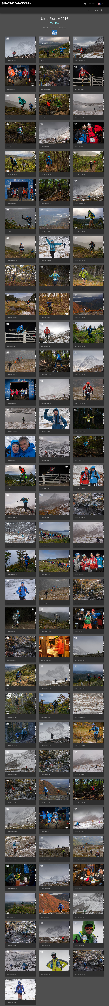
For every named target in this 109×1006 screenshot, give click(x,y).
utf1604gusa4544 (80, 974)
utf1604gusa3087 (11, 289)
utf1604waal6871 (45, 859)
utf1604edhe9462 (80, 346)
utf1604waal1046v (12, 802)
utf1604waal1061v (46, 802)
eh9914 (9, 146)
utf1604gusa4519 (11, 660)
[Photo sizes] (96, 10)
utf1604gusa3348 (11, 317)
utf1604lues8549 (45, 488)
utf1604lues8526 (79, 574)
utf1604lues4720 (11, 89)
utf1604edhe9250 (80, 431)
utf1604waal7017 (11, 1002)
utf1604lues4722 (45, 831)
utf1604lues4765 (45, 574)
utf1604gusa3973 (11, 374)
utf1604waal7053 (11, 60)
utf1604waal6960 (80, 717)
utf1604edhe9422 (12, 574)
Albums (91, 4)
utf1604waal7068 (45, 346)
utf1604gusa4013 (11, 859)
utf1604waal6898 (45, 146)
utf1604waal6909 (80, 203)
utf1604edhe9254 (12, 888)
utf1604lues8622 (11, 631)
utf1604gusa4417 (46, 517)
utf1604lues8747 (79, 631)
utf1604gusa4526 (46, 89)
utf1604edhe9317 (46, 203)
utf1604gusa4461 (80, 603)
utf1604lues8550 (11, 346)
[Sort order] (89, 10)
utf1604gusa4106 (11, 517)
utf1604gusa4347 (80, 546)
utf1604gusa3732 (80, 317)
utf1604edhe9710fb (12, 260)
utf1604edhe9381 (46, 717)
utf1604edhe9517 (12, 917)
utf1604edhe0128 (80, 174)
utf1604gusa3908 (80, 859)
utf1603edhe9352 (80, 460)
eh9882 (43, 117)
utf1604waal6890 (45, 888)
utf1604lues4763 (45, 546)
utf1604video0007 (46, 660)
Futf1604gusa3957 (80, 403)
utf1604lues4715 (79, 146)
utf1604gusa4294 (11, 603)
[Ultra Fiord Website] (54, 31)
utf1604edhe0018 (12, 174)
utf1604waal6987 (45, 974)
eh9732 (9, 117)
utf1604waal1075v (12, 831)
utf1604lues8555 (79, 89)
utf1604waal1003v (80, 660)
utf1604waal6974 (11, 546)
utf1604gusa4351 (80, 831)
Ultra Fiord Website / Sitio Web (54, 28)
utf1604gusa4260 (46, 260)
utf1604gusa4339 (46, 460)
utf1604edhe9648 (46, 631)
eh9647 (9, 231)
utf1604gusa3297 (80, 289)
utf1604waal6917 (45, 945)
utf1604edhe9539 (80, 231)
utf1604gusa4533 (80, 517)
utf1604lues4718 (11, 203)
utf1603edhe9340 (46, 374)
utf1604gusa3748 (46, 917)
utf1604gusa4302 (11, 460)
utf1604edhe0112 (46, 174)
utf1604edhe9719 (80, 260)
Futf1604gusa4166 (80, 117)
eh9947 (9, 688)
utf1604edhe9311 (80, 802)
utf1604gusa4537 (11, 945)
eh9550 (9, 488)
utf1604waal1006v (46, 688)
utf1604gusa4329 (11, 974)
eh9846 (43, 60)
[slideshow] (101, 10)
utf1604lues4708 (11, 403)
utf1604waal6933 (80, 945)
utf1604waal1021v (12, 745)
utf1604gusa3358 (80, 745)
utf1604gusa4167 (11, 431)
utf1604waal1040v (12, 774)
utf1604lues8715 (79, 888)
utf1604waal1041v (46, 774)
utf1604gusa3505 (46, 317)
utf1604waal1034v (46, 745)
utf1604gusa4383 (80, 488)
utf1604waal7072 (80, 60)
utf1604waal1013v (12, 717)
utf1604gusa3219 (46, 289)
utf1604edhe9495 (80, 688)
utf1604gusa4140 (46, 403)
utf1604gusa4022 (80, 374)
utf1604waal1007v (80, 917)
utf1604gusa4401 (80, 774)
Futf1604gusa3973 (46, 603)
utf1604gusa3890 (46, 231)
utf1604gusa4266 (46, 431)
